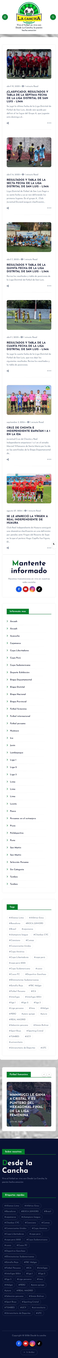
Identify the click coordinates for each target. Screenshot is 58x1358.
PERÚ (13, 1014)
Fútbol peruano (17, 723)
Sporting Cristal (35, 1031)
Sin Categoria (17, 869)
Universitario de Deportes (23, 1048)
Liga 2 (13, 767)
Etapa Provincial (18, 702)
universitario (17, 1042)
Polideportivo (16, 833)
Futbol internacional (20, 716)
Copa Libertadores (19, 651)
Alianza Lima (17, 918)
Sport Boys (16, 1031)
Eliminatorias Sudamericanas (25, 980)
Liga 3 (13, 775)
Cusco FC (15, 974)
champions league (19, 935)
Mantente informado (29, 567)
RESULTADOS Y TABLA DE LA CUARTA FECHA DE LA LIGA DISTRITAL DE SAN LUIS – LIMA (28, 346)
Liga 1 (13, 760)
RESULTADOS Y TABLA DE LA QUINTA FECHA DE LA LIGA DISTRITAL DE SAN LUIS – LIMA (28, 268)
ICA (34, 991)
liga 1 (13, 1003)
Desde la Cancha (17, 1167)
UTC (44, 1048)
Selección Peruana (19, 862)
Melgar (45, 1008)
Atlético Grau (37, 918)
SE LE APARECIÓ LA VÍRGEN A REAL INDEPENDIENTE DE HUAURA (27, 519)
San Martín (15, 848)
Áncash (13, 621)
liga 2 (25, 1003)
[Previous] (44, 1074)
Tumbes (14, 877)
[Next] (49, 1074)
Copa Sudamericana (20, 665)
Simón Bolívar (42, 1025)
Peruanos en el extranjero (23, 818)
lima (33, 1008)
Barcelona (15, 923)
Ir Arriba (30, 1352)
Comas (30, 940)
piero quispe (29, 1014)
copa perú (40, 957)
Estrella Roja (17, 986)
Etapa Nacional (18, 694)
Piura (12, 826)
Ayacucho (15, 636)
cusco (39, 969)
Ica (11, 738)
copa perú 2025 (18, 963)
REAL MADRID (18, 1019)
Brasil (13, 929)
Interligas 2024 (34, 997)
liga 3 (38, 1003)
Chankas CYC (41, 935)
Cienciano (15, 940)
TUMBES (15, 1036)
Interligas (15, 997)
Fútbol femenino (18, 709)
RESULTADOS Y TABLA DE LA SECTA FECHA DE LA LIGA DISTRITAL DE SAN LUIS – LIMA (28, 183)
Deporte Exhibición (19, 672)
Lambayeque (16, 753)
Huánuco (14, 731)
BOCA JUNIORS (35, 923)
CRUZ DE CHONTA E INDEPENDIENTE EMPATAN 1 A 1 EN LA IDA (28, 431)
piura (44, 1014)
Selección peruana (19, 1025)
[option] (29, 1104)
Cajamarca (15, 643)
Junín (12, 745)
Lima (12, 782)
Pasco (13, 811)
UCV (28, 1036)
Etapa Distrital (17, 687)
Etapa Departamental (21, 680)
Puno (12, 840)
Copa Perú (15, 658)
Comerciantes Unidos (21, 946)
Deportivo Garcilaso (36, 974)
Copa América (17, 952)
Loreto (13, 804)
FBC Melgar (35, 986)
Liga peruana (17, 1008)
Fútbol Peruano (18, 991)
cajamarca (28, 929)
